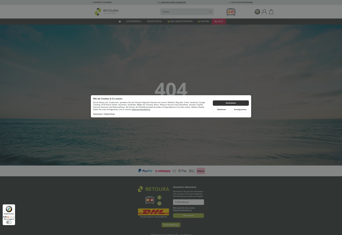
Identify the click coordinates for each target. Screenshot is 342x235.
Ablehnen (221, 110)
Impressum (98, 114)
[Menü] (13, 206)
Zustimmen (231, 103)
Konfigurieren (240, 110)
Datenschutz (109, 114)
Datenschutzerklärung (141, 110)
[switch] (9, 222)
